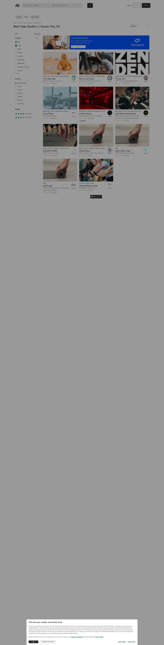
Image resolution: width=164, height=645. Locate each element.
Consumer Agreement (77, 637)
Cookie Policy (131, 641)
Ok (34, 641)
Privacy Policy (99, 637)
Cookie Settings (48, 641)
